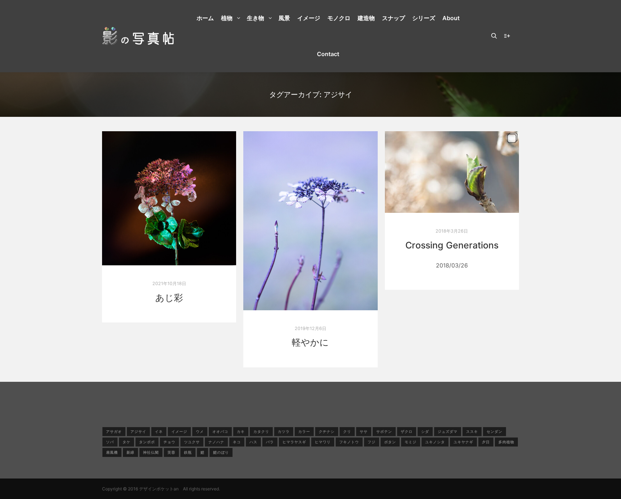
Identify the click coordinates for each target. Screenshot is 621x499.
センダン (494, 431)
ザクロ (407, 431)
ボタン (390, 442)
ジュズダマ (447, 431)
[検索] (494, 36)
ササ (364, 431)
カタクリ (261, 431)
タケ (126, 442)
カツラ (284, 431)
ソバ (110, 442)
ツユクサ (192, 442)
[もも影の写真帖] (138, 36)
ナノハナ (216, 442)
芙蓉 (171, 452)
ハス (253, 442)
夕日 (486, 442)
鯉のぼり (221, 452)
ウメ (200, 431)
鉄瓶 (188, 452)
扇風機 (112, 452)
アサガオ (114, 431)
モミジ (411, 442)
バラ (270, 442)
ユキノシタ (435, 442)
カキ (241, 431)
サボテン (384, 431)
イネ (159, 431)
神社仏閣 (151, 452)
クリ (347, 431)
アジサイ (138, 431)
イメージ (179, 431)
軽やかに (310, 342)
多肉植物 (506, 442)
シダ (425, 431)
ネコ (237, 442)
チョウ (169, 442)
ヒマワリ (323, 442)
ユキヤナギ (463, 442)
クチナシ (327, 431)
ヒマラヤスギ (294, 442)
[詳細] (507, 36)
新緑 (130, 452)
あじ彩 (169, 297)
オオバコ (220, 431)
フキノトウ (349, 442)
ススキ (472, 431)
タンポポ (147, 442)
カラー (304, 431)
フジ (372, 442)
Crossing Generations (451, 245)
